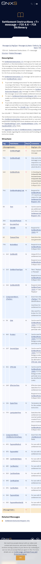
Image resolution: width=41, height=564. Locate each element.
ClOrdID (12, 228)
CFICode (13, 367)
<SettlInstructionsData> (12, 119)
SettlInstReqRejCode (17, 190)
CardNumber (14, 466)
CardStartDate (15, 473)
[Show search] (32, 4)
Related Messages (15, 53)
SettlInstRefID (15, 285)
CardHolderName (16, 459)
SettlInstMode (15, 172)
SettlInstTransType (16, 269)
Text (11, 207)
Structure (5, 53)
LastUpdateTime (15, 413)
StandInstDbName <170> (29, 124)
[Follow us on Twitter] (32, 539)
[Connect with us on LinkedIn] (37, 539)
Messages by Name (25, 45)
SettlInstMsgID (15, 151)
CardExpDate (14, 481)
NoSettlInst (14, 245)
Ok (20, 558)
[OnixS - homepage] (10, 3)
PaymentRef (14, 452)
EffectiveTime (14, 385)
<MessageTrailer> (9, 510)
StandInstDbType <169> (12, 124)
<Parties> (34, 299)
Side (11, 320)
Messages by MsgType (10, 45)
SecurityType (14, 348)
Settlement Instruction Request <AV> (24, 96)
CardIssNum (14, 488)
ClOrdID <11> (24, 107)
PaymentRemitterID (16, 502)
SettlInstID (13, 254)
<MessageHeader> (9, 147)
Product (12, 334)
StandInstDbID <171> (9, 126)
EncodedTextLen (15, 221)
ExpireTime (13, 403)
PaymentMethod (15, 444)
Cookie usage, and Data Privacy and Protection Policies (25, 553)
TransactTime (14, 237)
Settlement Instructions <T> (14, 62)
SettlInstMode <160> (14, 79)
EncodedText (14, 224)
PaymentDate (14, 495)
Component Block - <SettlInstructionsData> (14, 436)
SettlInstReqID (15, 158)
